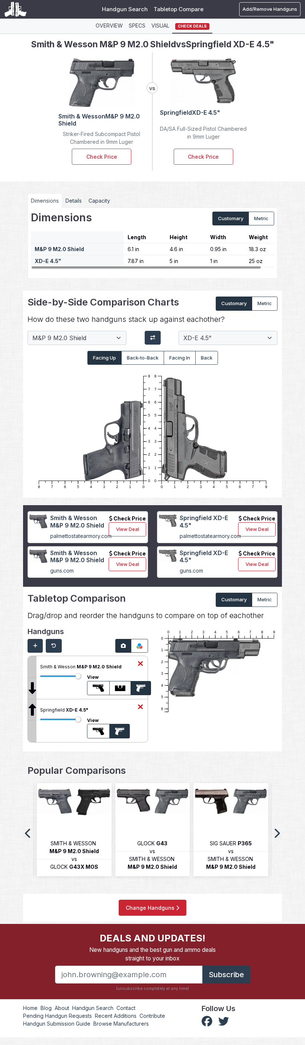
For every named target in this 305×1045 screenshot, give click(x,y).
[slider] (78, 676)
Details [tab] (73, 200)
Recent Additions (116, 1016)
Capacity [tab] (99, 200)
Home (30, 1008)
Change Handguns (151, 908)
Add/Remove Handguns (270, 9)
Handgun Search (125, 9)
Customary (230, 218)
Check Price (101, 156)
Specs (137, 25)
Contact (125, 1008)
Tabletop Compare (178, 9)
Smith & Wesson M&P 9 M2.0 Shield (77, 521)
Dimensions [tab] (45, 200)
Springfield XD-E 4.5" (204, 521)
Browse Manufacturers (121, 1023)
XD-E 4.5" (48, 261)
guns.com (62, 570)
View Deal (127, 529)
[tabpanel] (152, 240)
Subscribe (226, 974)
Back (206, 358)
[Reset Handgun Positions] (54, 646)
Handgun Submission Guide (56, 1023)
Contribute (152, 1016)
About (62, 1008)
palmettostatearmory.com (81, 536)
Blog (46, 1008)
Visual (160, 25)
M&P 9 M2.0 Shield (59, 249)
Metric (261, 218)
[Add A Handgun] (35, 646)
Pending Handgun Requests (57, 1016)
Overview (109, 25)
